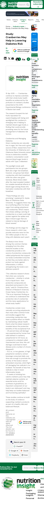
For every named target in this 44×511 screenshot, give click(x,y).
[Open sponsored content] (22, 15)
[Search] (28, 5)
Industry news (15, 20)
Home (9, 20)
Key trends (37, 20)
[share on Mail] (13, 59)
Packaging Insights (31, 494)
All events (34, 238)
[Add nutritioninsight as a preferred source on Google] (21, 50)
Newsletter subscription (38, 3)
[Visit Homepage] (10, 8)
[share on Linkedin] (6, 59)
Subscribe (40, 468)
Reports (30, 20)
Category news (23, 20)
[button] (18, 446)
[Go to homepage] (20, 489)
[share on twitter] (9, 59)
